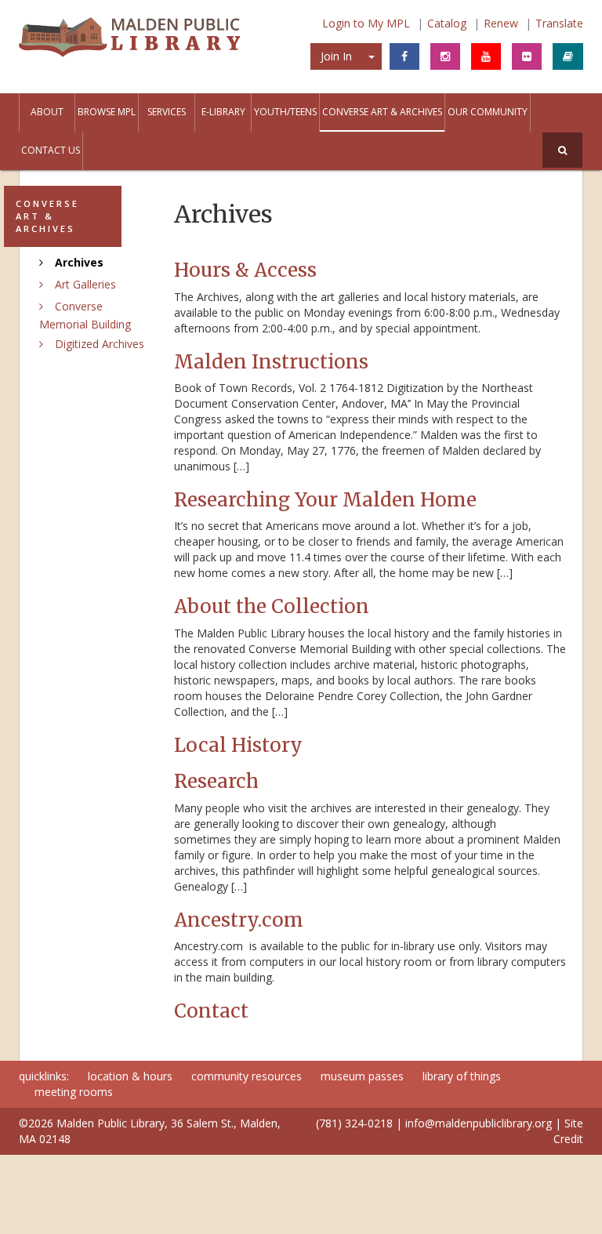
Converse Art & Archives (382, 111)
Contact (211, 1011)
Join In (336, 56)
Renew (501, 23)
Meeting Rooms (73, 1091)
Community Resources (246, 1076)
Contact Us (50, 150)
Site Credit (568, 1131)
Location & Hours (130, 1076)
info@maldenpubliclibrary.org (478, 1123)
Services (166, 111)
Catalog (446, 23)
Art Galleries (85, 284)
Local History (238, 745)
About (47, 111)
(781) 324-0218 (354, 1123)
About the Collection (271, 606)
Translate (559, 23)
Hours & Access (245, 270)
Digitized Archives (99, 343)
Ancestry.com (238, 920)
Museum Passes (362, 1076)
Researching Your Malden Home (325, 500)
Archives (79, 262)
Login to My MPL (366, 23)
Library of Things (461, 1076)
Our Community (488, 111)
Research (216, 781)
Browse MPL (107, 111)
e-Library (223, 111)
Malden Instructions (271, 362)
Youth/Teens (285, 111)
